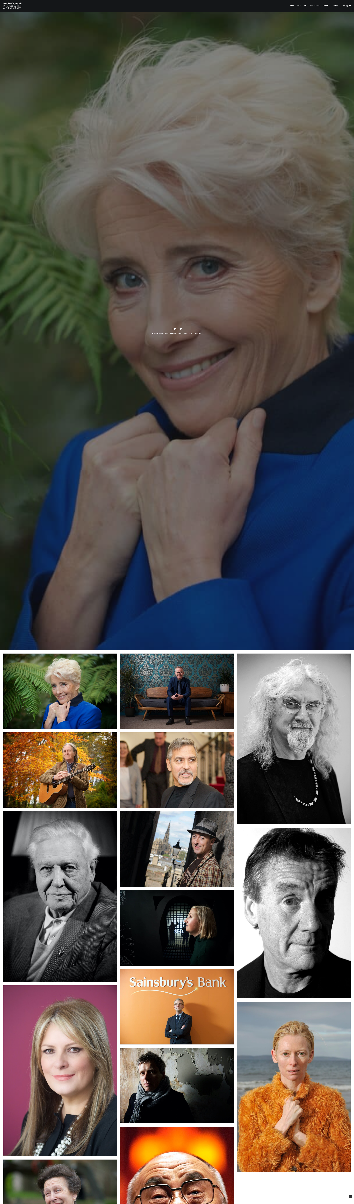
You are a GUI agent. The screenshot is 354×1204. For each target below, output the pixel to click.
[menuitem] (292, 6)
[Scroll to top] (350, 1197)
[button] (341, 6)
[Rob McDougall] (12, 5)
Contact (335, 6)
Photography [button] (315, 6)
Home (292, 6)
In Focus (326, 6)
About (299, 6)
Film (305, 6)
